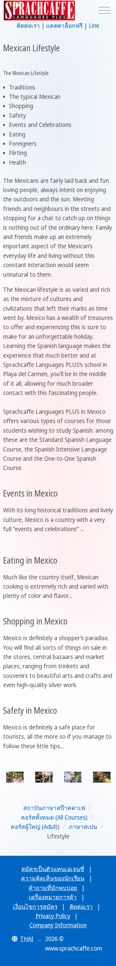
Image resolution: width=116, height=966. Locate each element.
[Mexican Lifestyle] (14, 777)
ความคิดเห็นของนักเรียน (52, 878)
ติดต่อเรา (28, 26)
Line (94, 26)
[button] (26, 939)
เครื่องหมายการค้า (53, 897)
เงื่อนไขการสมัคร (35, 907)
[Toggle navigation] (104, 10)
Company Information (58, 925)
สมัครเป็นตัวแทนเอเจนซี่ (52, 869)
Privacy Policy (53, 916)
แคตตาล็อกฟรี (64, 26)
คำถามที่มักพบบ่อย (52, 888)
